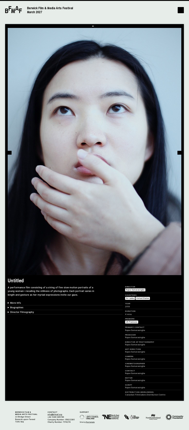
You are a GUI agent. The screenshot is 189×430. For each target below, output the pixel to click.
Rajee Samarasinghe (135, 290)
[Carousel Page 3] (96, 26)
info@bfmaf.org (55, 414)
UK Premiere (131, 322)
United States (142, 298)
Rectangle (90, 422)
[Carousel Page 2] (95, 26)
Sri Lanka (130, 298)
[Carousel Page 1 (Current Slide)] (93, 26)
